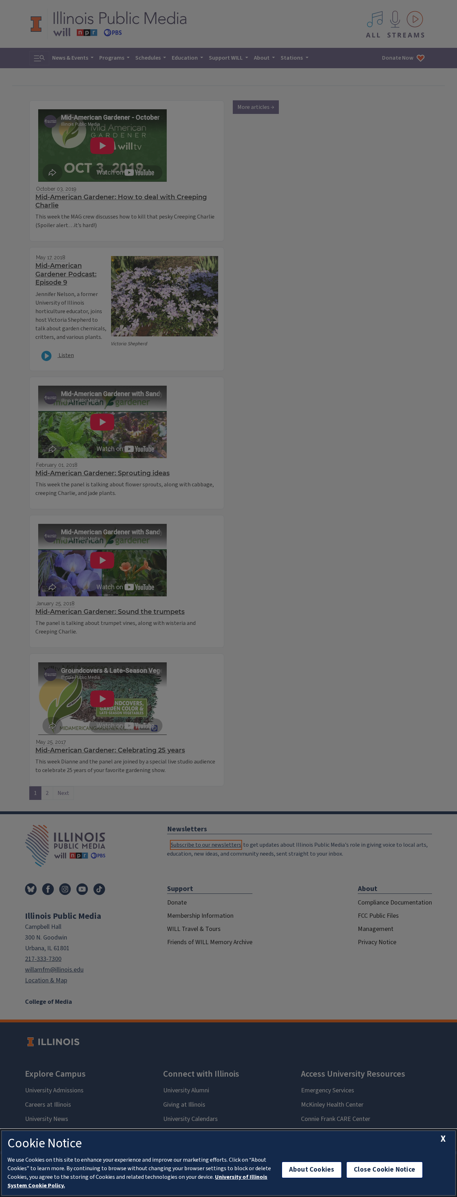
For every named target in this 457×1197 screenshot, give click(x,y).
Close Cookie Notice (384, 1170)
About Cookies (311, 1170)
